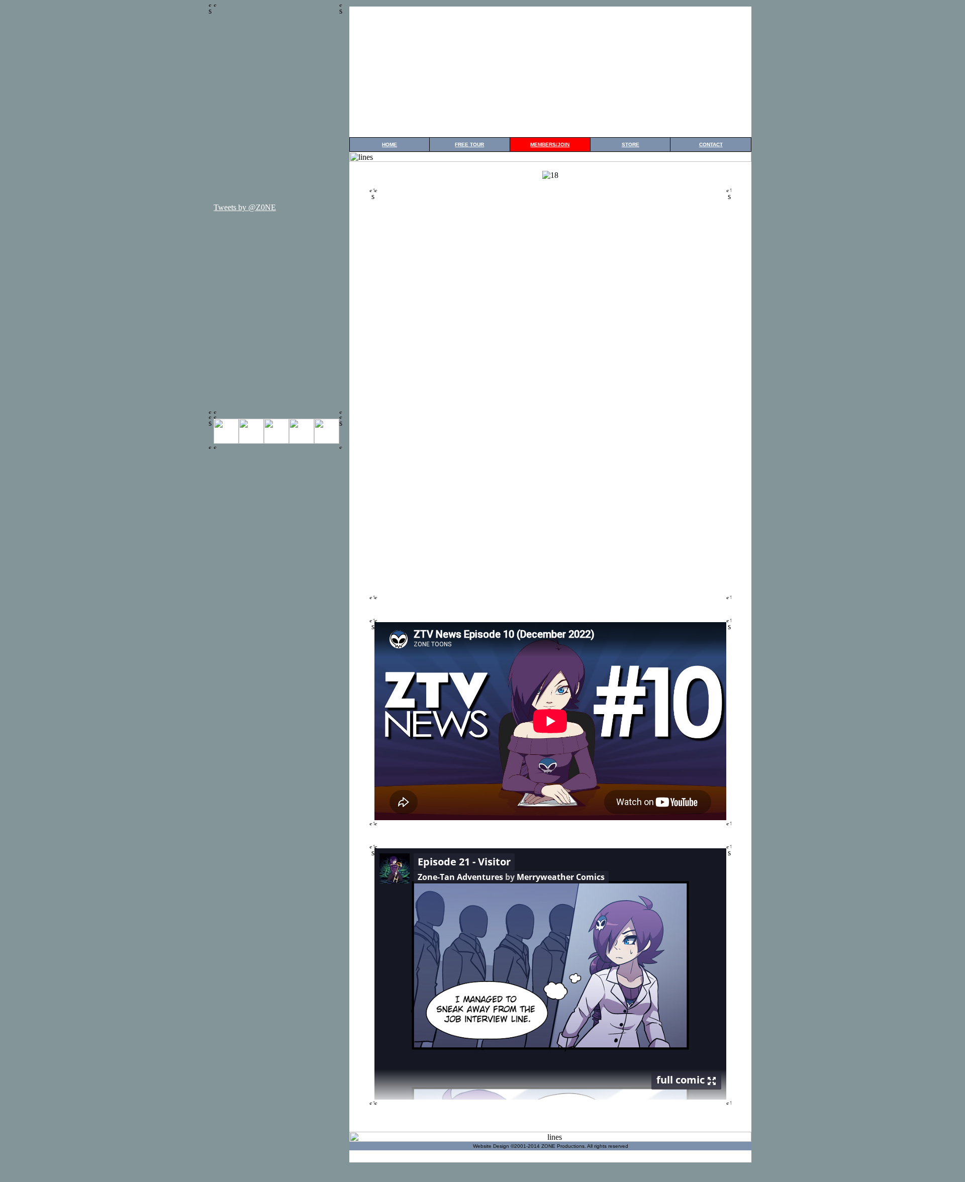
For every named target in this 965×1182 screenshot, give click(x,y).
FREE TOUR (469, 144)
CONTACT (711, 144)
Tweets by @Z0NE (245, 207)
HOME (389, 144)
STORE (630, 144)
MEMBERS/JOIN (549, 144)
